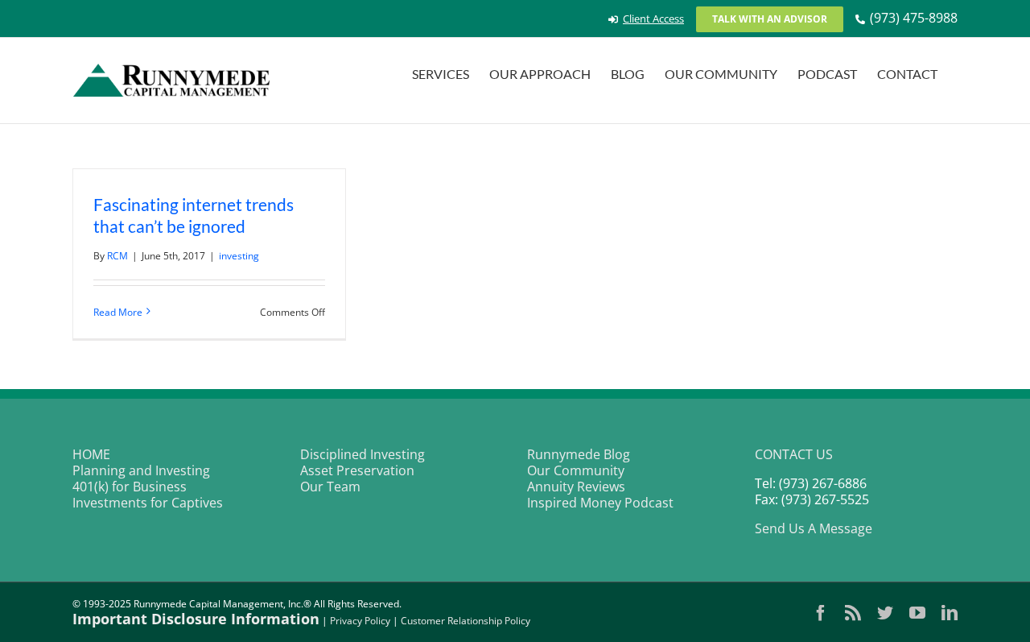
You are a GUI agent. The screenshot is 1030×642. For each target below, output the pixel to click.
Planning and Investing (141, 470)
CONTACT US (794, 454)
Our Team (330, 486)
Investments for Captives (147, 503)
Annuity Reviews (576, 486)
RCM (117, 256)
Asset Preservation (357, 470)
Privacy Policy (360, 621)
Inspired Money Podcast (600, 503)
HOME (91, 454)
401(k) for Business (129, 486)
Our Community (575, 470)
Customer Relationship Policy (465, 621)
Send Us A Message (813, 528)
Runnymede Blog (578, 454)
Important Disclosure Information (195, 618)
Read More (117, 312)
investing (239, 256)
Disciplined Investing (362, 454)
